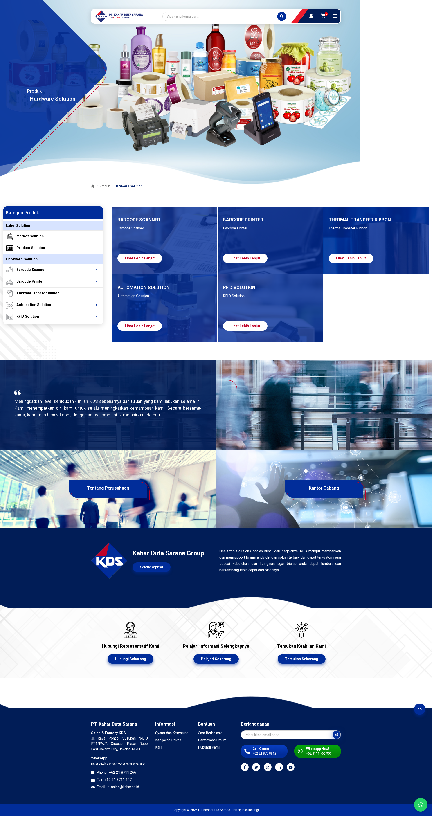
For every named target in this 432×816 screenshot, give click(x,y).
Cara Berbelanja (210, 733)
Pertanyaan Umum (212, 740)
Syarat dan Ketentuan (171, 733)
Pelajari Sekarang (216, 659)
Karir (158, 747)
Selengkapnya (151, 567)
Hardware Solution (128, 186)
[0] (323, 16)
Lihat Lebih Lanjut (140, 258)
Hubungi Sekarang (130, 659)
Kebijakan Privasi (168, 740)
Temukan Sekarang (301, 659)
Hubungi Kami (209, 747)
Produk (105, 186)
